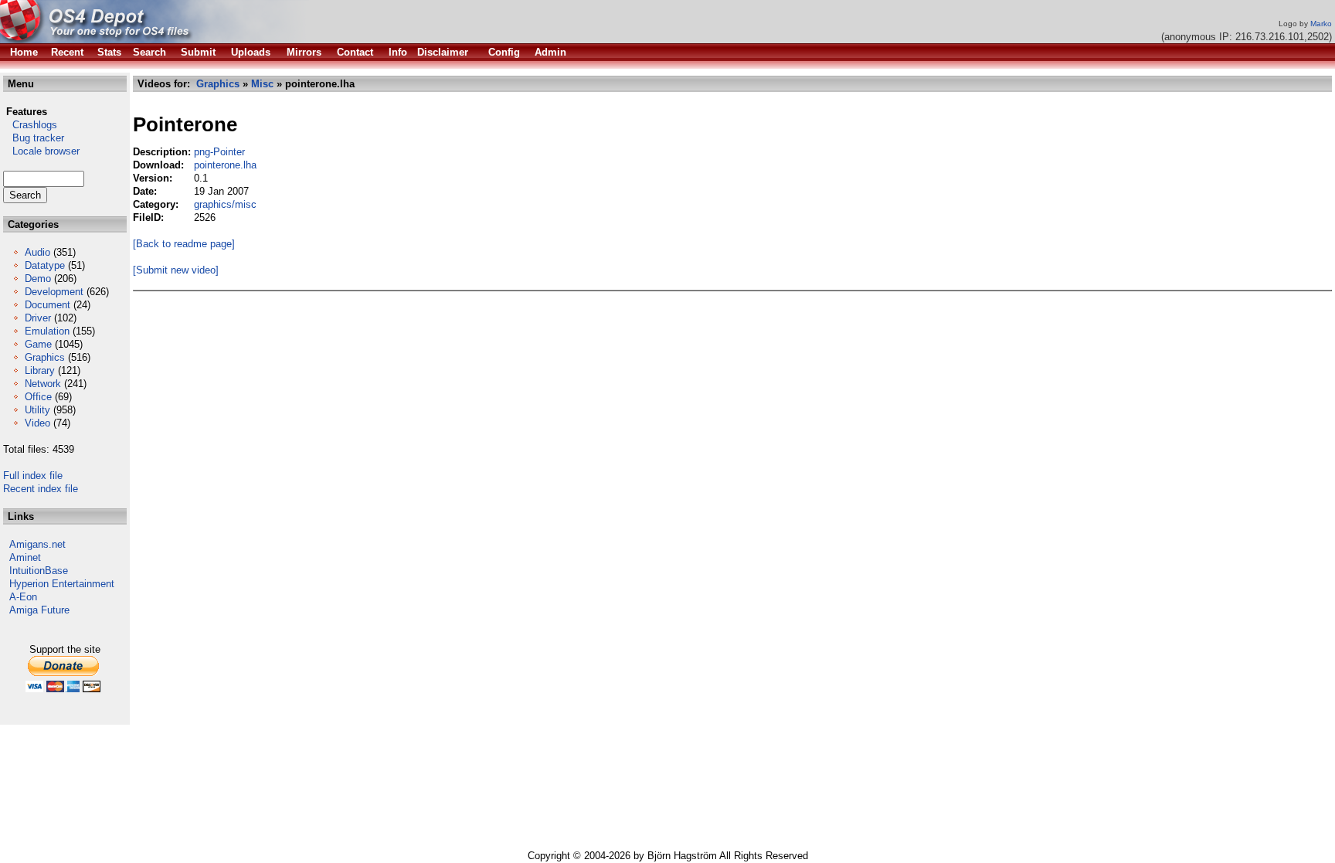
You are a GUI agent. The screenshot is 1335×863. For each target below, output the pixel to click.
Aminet (25, 557)
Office (38, 397)
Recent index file (40, 488)
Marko (1321, 23)
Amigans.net (37, 544)
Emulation (47, 331)
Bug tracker (33, 138)
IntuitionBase (38, 570)
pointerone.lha (225, 165)
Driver (38, 318)
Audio (37, 252)
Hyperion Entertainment (61, 583)
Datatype (45, 265)
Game (38, 344)
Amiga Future (39, 610)
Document (47, 305)
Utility (37, 410)
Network (43, 383)
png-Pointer (219, 152)
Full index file (33, 475)
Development (54, 291)
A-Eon (23, 597)
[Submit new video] (176, 270)
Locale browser (41, 151)
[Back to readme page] (184, 244)
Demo (38, 278)
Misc (262, 84)
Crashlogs (30, 125)
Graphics (45, 357)
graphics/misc (225, 204)
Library (40, 370)
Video (37, 423)
